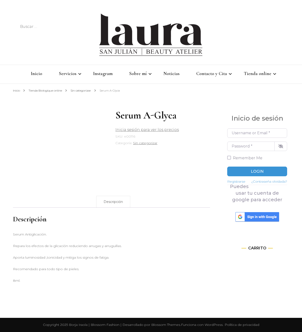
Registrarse (236, 181)
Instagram (103, 73)
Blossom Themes (165, 325)
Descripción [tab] (113, 202)
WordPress (214, 325)
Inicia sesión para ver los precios (147, 129)
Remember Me (247, 158)
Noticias (172, 73)
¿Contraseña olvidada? (269, 181)
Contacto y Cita (211, 73)
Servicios (67, 73)
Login (257, 171)
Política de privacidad (242, 325)
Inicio (36, 73)
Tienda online (257, 73)
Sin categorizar (145, 143)
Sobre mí (138, 73)
